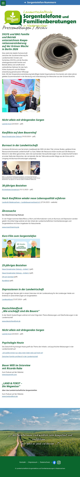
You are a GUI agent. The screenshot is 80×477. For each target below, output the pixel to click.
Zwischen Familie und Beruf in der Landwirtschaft (20, 356)
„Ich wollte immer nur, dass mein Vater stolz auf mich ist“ (22, 353)
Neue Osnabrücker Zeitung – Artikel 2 (15, 273)
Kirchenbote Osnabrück (10, 189)
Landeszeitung (7, 299)
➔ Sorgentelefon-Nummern (40, 2)
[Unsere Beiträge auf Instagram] (59, 462)
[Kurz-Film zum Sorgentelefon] (21, 248)
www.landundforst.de (10, 396)
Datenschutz (45, 462)
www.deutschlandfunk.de (11, 321)
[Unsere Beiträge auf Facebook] (54, 462)
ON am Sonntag (8, 277)
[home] (40, 14)
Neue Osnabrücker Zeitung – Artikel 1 (15, 269)
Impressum (32, 462)
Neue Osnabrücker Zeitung (11, 136)
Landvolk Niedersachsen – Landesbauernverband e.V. (21, 202)
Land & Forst (6, 124)
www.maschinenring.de (10, 227)
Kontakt (22, 462)
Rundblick (5, 281)
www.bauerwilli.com (9, 374)
